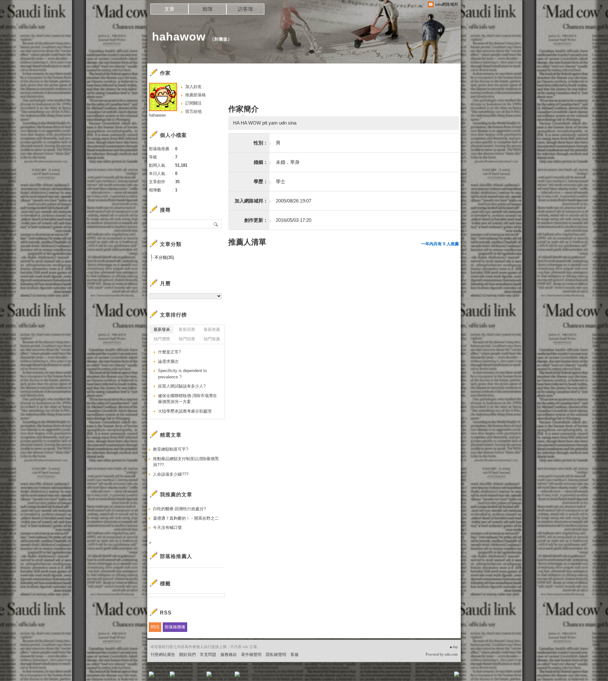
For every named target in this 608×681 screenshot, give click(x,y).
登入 (417, 676)
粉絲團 (161, 676)
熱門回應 (187, 339)
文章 (169, 9)
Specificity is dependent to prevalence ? (182, 373)
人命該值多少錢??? (170, 474)
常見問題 (208, 654)
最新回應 (187, 329)
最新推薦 (212, 329)
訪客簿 (245, 9)
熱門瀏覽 (162, 339)
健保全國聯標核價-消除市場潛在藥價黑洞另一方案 (187, 398)
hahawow (179, 36)
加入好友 (193, 86)
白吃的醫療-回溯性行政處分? (179, 508)
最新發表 (162, 329)
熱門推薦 (212, 339)
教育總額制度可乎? (170, 449)
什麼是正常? (169, 352)
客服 (294, 654)
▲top (453, 647)
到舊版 (221, 39)
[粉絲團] (151, 674)
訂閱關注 (193, 103)
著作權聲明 (251, 654)
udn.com (451, 654)
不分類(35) (164, 257)
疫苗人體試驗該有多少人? (182, 386)
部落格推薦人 (176, 556)
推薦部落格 (195, 95)
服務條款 (228, 654)
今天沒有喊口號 (167, 527)
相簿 (207, 9)
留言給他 (193, 111)
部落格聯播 (175, 627)
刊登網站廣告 (162, 654)
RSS (155, 627)
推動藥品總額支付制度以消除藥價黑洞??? (186, 461)
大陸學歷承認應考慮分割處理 (185, 411)
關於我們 (187, 654)
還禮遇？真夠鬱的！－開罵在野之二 (186, 518)
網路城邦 (444, 676)
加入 (428, 676)
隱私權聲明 (276, 654)
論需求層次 (168, 361)
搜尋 (216, 224)
